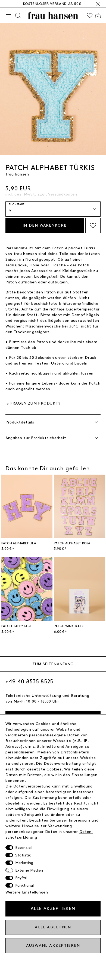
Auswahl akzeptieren (53, 945)
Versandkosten (62, 194)
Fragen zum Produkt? (35, 403)
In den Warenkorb (45, 225)
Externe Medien (29, 870)
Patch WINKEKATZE (69, 626)
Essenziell (23, 847)
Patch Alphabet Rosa (72, 543)
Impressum (79, 820)
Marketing (24, 863)
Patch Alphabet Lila (18, 543)
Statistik (23, 855)
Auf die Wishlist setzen (93, 225)
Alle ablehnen (53, 927)
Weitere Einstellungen (26, 892)
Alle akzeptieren (53, 909)
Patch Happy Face (16, 626)
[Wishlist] (90, 15)
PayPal (21, 878)
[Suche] (18, 15)
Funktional (24, 885)
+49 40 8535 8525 (29, 681)
